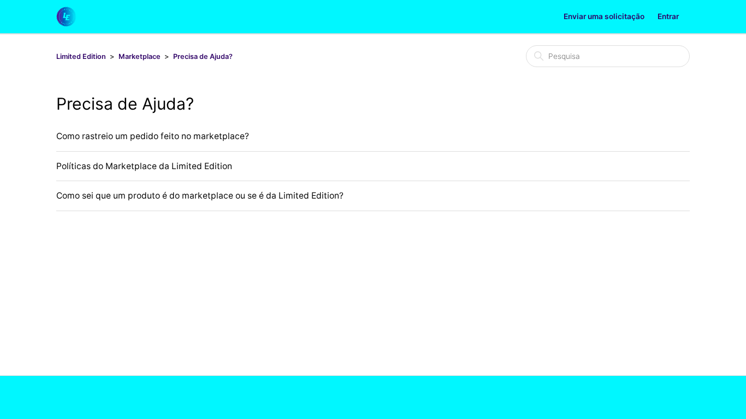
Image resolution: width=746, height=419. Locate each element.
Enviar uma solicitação (604, 16)
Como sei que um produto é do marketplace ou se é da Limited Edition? (200, 195)
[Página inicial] (66, 17)
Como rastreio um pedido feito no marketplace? (152, 136)
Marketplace (140, 56)
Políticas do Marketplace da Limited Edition (144, 166)
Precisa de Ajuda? (203, 56)
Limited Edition (81, 56)
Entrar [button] (668, 16)
